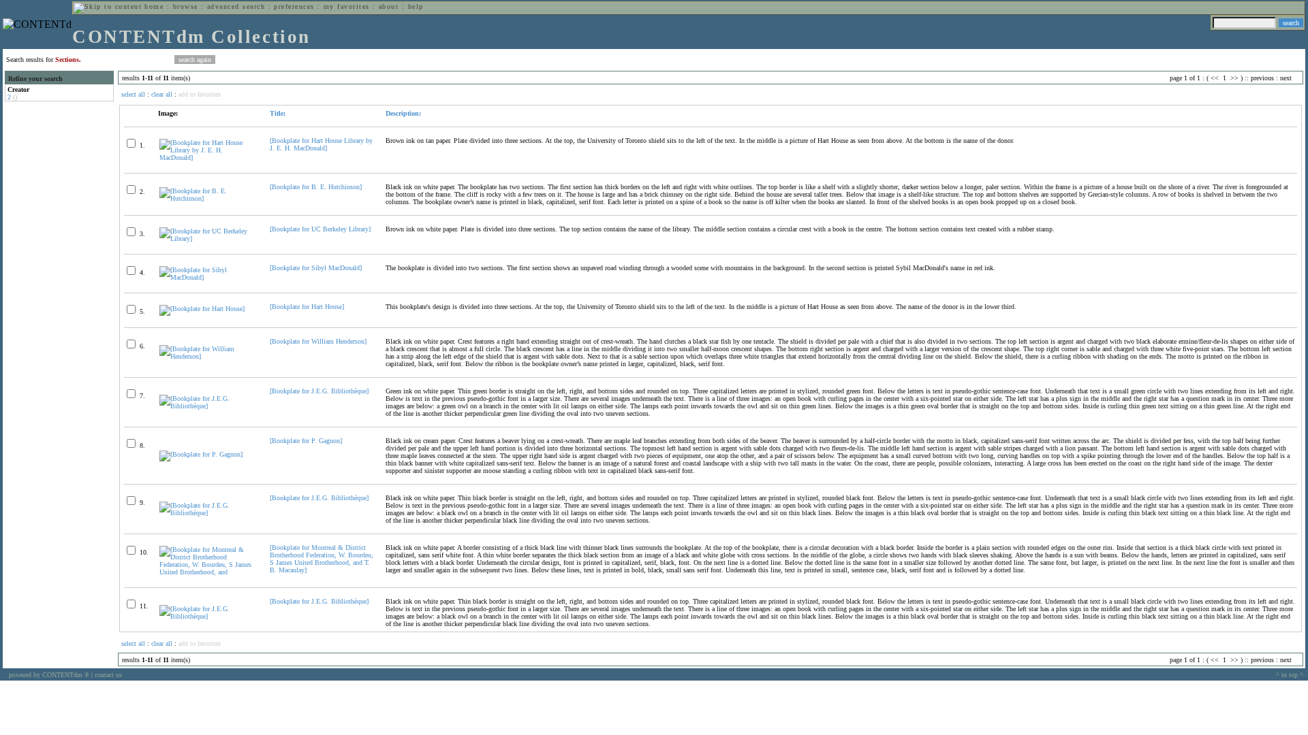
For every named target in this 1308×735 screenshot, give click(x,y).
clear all (161, 94)
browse (185, 6)
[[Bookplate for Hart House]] (202, 308)
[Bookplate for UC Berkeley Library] (320, 229)
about (389, 6)
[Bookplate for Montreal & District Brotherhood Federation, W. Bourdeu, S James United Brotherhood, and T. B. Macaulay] (321, 559)
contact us (108, 675)
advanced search (236, 6)
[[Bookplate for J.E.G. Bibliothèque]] (208, 406)
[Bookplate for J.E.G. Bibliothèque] (319, 391)
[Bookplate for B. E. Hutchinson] (316, 187)
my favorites (347, 6)
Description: (403, 113)
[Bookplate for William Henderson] (318, 341)
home (154, 6)
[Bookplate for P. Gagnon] (306, 440)
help (416, 6)
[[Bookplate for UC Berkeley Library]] (208, 238)
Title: (277, 113)
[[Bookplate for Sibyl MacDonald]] (208, 277)
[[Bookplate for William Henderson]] (208, 356)
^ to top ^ (1289, 675)
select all (133, 94)
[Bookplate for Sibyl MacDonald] (316, 268)
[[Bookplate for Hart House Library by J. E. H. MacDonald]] (208, 157)
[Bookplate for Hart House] (307, 306)
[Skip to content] (108, 6)
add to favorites (199, 94)
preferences (294, 6)
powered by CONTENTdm (49, 675)
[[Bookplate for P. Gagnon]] (201, 454)
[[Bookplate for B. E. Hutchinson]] (208, 198)
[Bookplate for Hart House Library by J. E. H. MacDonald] (321, 144)
